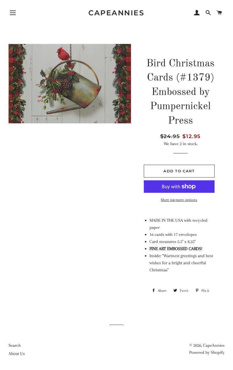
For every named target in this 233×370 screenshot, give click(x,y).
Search (15, 345)
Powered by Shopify (206, 352)
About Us (17, 353)
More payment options (179, 200)
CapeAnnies (116, 13)
